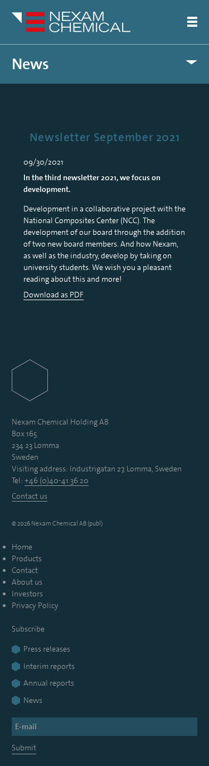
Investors (27, 594)
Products (27, 558)
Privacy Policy (35, 605)
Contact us (29, 496)
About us (27, 582)
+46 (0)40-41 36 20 (57, 480)
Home (22, 547)
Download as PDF (53, 295)
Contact (25, 570)
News (30, 64)
